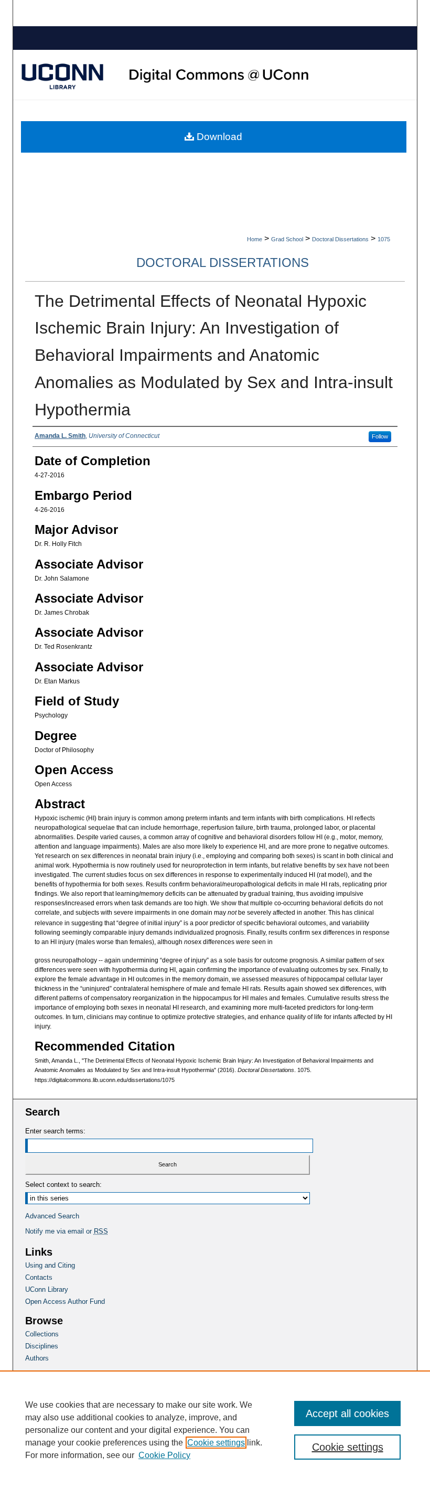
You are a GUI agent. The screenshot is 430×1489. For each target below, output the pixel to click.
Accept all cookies (347, 1413)
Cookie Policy (164, 1455)
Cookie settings (216, 1442)
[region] (215, 1429)
